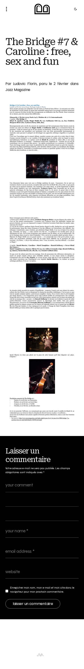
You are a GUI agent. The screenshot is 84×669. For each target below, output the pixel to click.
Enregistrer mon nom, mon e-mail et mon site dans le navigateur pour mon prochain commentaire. (42, 589)
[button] (8, 9)
